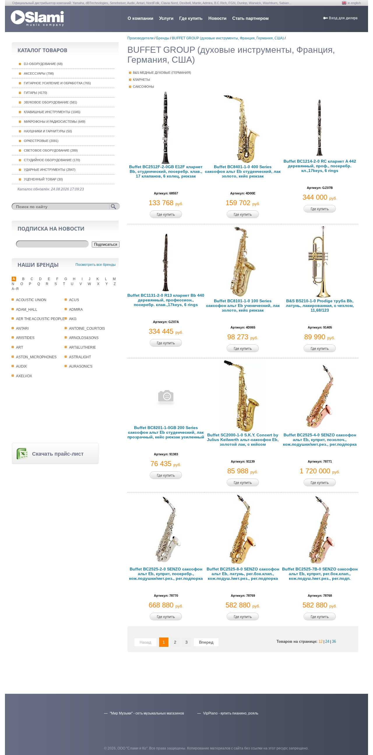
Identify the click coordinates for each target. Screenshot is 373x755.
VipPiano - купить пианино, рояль (230, 713)
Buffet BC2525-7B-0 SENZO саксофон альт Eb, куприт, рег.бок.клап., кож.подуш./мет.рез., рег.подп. (320, 574)
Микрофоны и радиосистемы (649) (54, 121)
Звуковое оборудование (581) (50, 102)
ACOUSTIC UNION (31, 300)
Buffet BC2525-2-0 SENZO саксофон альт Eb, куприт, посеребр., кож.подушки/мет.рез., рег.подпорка (166, 574)
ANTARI (22, 328)
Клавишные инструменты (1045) (52, 112)
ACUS (74, 300)
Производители (140, 38)
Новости (217, 18)
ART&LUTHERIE (82, 347)
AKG (72, 319)
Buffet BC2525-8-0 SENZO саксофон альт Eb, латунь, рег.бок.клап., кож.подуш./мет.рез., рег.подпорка (243, 574)
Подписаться (105, 244)
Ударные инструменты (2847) (49, 169)
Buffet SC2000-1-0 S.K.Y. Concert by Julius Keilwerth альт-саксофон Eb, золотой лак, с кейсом (243, 440)
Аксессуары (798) (39, 73)
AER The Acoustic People (40, 319)
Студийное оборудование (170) (52, 160)
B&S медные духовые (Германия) (162, 72)
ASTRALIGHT (80, 357)
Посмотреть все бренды (95, 265)
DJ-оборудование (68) (43, 64)
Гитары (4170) (35, 92)
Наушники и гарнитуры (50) (48, 131)
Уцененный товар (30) (43, 179)
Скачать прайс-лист (58, 454)
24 (327, 641)
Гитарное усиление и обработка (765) (57, 83)
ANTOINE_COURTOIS (87, 328)
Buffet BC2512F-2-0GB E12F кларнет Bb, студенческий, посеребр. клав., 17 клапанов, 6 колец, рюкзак (166, 171)
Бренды (162, 38)
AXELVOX (24, 376)
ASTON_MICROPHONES (36, 357)
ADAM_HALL (26, 310)
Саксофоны (143, 86)
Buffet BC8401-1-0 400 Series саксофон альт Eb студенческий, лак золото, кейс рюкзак (243, 171)
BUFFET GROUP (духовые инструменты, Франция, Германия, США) (228, 38)
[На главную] (37, 24)
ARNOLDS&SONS (83, 338)
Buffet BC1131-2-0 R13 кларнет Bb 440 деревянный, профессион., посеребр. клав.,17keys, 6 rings (165, 300)
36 (334, 641)
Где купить (191, 18)
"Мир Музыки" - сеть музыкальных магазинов (147, 713)
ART (19, 347)
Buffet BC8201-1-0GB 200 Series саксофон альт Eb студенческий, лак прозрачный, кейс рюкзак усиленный (165, 432)
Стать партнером (250, 18)
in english (354, 3)
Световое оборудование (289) (51, 150)
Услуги (166, 18)
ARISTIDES (25, 338)
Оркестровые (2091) (41, 141)
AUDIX (21, 366)
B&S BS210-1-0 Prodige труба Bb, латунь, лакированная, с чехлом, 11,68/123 (320, 305)
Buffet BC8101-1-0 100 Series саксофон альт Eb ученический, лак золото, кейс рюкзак (243, 305)
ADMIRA (76, 310)
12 (321, 641)
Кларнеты (141, 79)
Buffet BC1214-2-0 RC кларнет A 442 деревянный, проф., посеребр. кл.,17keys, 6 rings (320, 166)
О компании (140, 18)
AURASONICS (80, 366)
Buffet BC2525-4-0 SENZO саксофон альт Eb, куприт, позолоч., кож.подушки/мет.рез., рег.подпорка (320, 440)
